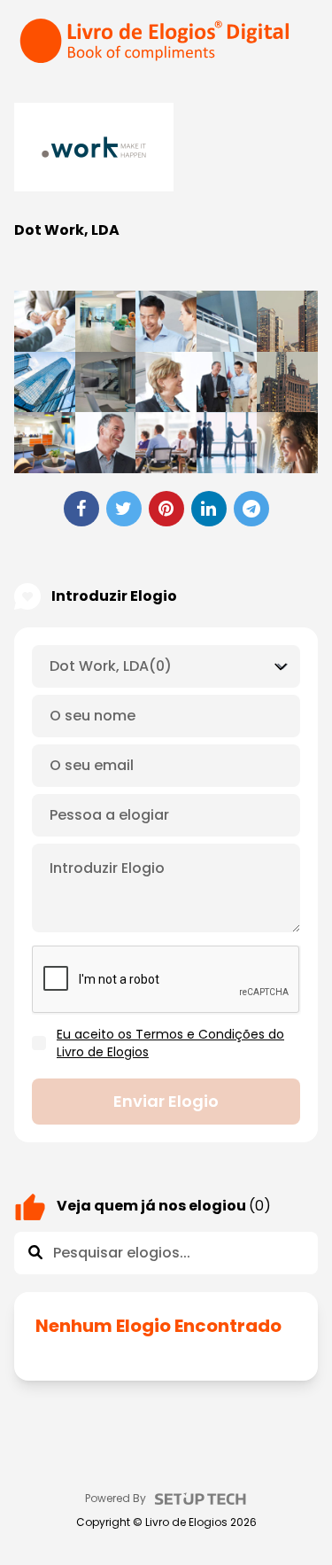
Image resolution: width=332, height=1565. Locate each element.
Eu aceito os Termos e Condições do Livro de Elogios (170, 1043)
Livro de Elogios (186, 1522)
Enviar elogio (166, 1101)
